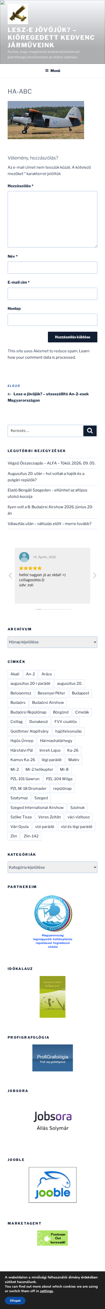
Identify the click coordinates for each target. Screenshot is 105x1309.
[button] (94, 577)
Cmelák (82, 712)
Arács (47, 674)
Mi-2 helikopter (39, 769)
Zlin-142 (31, 836)
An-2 (30, 674)
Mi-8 (64, 769)
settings (46, 1291)
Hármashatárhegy (56, 740)
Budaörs (17, 702)
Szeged (41, 798)
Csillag (16, 721)
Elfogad (15, 1301)
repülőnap (62, 788)
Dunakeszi (38, 721)
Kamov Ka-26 (22, 760)
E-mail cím (19, 282)
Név (13, 256)
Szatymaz (19, 798)
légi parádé (52, 760)
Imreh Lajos (50, 750)
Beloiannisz (20, 693)
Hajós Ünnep (21, 740)
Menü (55, 70)
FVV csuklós (66, 721)
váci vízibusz (79, 817)
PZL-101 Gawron (25, 779)
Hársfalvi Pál (21, 750)
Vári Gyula (19, 826)
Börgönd (61, 712)
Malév (73, 760)
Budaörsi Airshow (48, 702)
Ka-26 (72, 750)
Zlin (13, 836)
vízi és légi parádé (77, 826)
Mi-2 (14, 769)
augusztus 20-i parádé (30, 683)
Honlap (14, 308)
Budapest (80, 693)
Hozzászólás (20, 186)
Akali (14, 674)
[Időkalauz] (52, 997)
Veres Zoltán (49, 817)
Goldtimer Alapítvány (29, 731)
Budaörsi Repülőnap (28, 712)
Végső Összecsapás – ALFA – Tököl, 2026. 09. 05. (51, 463)
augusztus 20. (69, 683)
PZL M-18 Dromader (28, 788)
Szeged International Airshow (37, 807)
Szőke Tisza (21, 817)
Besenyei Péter (51, 693)
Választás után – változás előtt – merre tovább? (49, 523)
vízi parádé (44, 826)
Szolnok (77, 807)
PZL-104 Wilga (59, 779)
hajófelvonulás (68, 731)
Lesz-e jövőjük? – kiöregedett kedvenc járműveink (51, 37)
